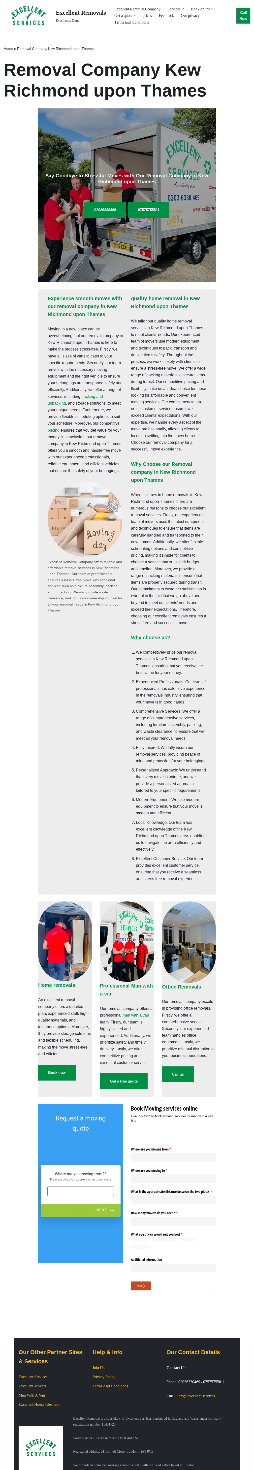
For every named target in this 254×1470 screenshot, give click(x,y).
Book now (57, 1072)
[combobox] (173, 1200)
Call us (178, 1074)
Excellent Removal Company (137, 9)
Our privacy (190, 15)
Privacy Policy (104, 1417)
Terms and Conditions (131, 22)
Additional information (146, 1257)
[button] (183, 9)
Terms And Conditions (110, 1426)
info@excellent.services (196, 1436)
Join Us (98, 1408)
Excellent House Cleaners (39, 1445)
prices (147, 15)
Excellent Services (33, 1417)
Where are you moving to (155, 1170)
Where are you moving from (157, 1149)
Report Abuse (161, 1317)
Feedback (166, 15)
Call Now (243, 15)
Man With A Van (32, 1436)
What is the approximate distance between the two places (173, 1191)
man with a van (136, 1015)
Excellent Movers (32, 1426)
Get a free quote (124, 1081)
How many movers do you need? (160, 1213)
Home (8, 49)
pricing (54, 430)
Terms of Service (183, 1317)
